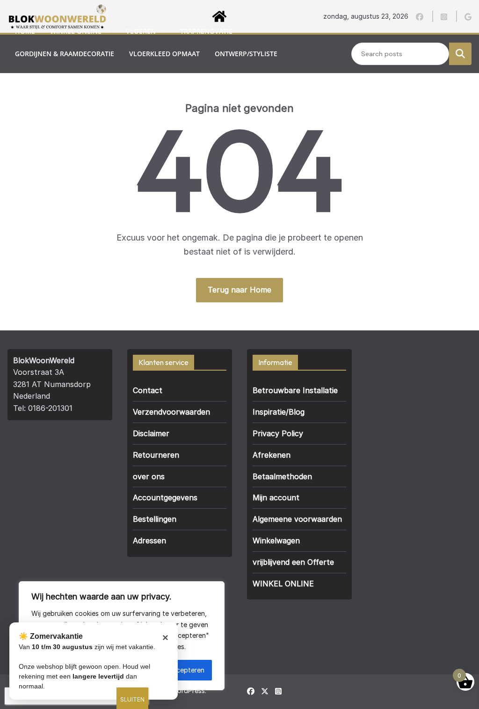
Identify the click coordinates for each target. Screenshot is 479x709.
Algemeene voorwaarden (297, 519)
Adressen (149, 540)
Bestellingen (154, 519)
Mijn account (276, 497)
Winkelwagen (276, 540)
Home (25, 31)
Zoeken (460, 53)
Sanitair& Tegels (44, 76)
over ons (105, 76)
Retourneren (156, 455)
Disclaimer (151, 433)
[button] (106, 31)
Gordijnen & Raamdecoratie (64, 53)
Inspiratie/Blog (279, 412)
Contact (147, 390)
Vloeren (141, 31)
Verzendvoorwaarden (171, 412)
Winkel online (76, 31)
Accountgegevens (165, 497)
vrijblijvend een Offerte (293, 562)
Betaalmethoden (282, 476)
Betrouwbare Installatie (295, 390)
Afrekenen (271, 455)
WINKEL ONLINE (283, 583)
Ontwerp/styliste (246, 53)
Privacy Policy (278, 433)
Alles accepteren (178, 670)
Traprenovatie (206, 31)
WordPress (188, 690)
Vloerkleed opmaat (164, 53)
